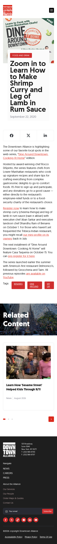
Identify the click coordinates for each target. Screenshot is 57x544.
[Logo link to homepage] (7, 10)
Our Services (9, 489)
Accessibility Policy (13, 537)
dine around (34, 285)
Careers (8, 473)
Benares (18, 284)
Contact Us (8, 502)
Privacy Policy (31, 537)
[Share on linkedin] (45, 135)
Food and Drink (20, 55)
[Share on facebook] (11, 135)
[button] (51, 10)
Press (6, 477)
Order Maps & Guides (13, 498)
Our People (8, 493)
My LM (48, 285)
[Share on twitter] (28, 135)
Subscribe (48, 511)
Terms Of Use (46, 537)
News (6, 468)
